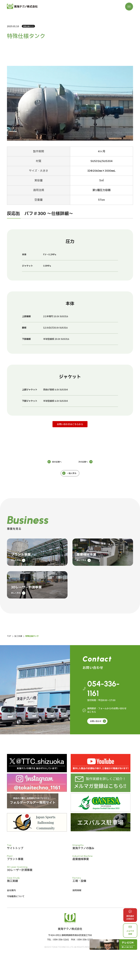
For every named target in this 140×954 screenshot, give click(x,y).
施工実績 (18, 636)
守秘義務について (15, 896)
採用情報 (76, 890)
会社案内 (11, 890)
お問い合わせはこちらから (70, 424)
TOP (9, 636)
